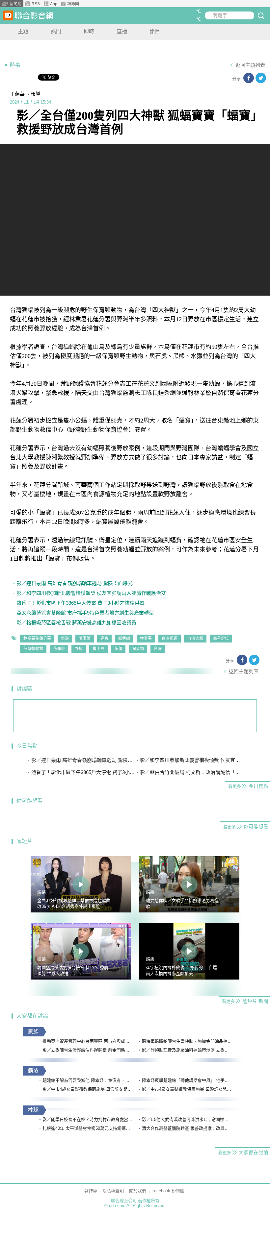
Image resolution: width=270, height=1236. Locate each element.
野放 (79, 648)
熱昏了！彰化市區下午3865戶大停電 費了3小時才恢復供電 (80, 603)
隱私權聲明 (113, 1190)
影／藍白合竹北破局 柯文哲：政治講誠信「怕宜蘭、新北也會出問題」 (192, 772)
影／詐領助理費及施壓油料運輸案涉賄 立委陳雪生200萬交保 (187, 1050)
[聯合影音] (34, 15)
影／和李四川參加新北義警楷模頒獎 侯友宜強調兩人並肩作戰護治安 (91, 593)
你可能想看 (29, 801)
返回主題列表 (250, 65)
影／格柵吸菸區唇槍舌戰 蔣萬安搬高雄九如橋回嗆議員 (76, 622)
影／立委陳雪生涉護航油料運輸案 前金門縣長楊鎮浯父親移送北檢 (87, 1050)
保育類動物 (33, 648)
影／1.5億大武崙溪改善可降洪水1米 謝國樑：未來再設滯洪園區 (187, 1119)
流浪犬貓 (195, 638)
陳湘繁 (85, 638)
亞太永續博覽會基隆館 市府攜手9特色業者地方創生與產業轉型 (85, 613)
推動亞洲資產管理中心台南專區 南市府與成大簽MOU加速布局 (87, 1041)
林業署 (146, 638)
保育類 (138, 648)
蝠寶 (104, 638)
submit (260, 15)
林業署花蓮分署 (37, 638)
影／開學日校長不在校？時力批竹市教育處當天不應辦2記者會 (87, 1119)
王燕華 (17, 94)
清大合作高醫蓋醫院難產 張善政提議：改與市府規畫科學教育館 (187, 1128)
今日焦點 (27, 746)
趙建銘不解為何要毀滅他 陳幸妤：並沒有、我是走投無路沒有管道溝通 (87, 1080)
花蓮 (118, 648)
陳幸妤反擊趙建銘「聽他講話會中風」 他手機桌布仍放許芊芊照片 (187, 1080)
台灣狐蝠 (169, 638)
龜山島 (98, 648)
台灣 (158, 648)
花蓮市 (59, 648)
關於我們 (137, 1190)
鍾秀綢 (124, 638)
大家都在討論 (32, 1016)
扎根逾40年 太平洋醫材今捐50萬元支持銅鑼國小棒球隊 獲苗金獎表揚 (87, 1128)
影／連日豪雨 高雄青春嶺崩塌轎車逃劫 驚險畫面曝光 (74, 583)
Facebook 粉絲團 (167, 1190)
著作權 (90, 1190)
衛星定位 (221, 638)
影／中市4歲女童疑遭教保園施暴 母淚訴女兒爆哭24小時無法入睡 (87, 1089)
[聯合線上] (8, 15)
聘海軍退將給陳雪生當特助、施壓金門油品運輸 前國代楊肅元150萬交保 (187, 1041)
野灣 (65, 638)
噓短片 (24, 841)
